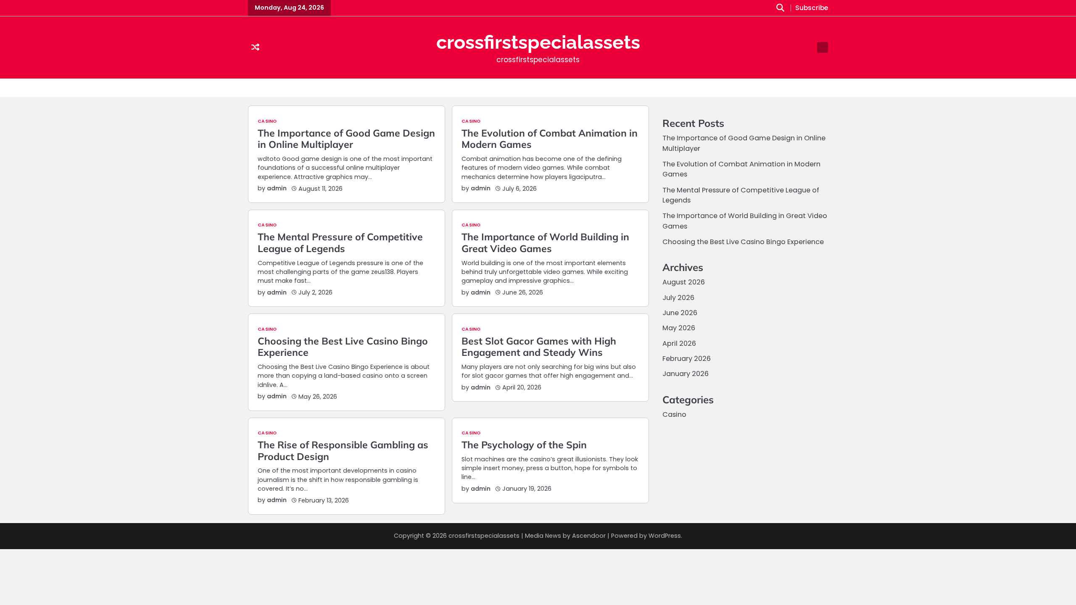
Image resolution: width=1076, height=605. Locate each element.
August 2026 (683, 282)
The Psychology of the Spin (524, 445)
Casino (267, 121)
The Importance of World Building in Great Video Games (545, 243)
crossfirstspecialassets (538, 42)
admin (277, 188)
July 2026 (678, 297)
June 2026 (679, 313)
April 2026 (679, 343)
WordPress (665, 535)
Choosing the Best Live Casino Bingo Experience (343, 347)
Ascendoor (589, 535)
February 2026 (686, 358)
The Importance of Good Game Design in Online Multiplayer (346, 139)
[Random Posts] (255, 48)
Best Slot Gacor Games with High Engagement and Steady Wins (539, 347)
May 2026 (678, 328)
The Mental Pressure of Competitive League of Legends (340, 243)
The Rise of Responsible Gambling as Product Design (343, 451)
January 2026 (685, 374)
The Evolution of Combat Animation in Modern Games (550, 139)
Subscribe (811, 8)
